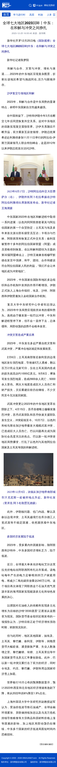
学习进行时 (19, 14)
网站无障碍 (49, 5)
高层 (31, 14)
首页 (6, 14)
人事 (49, 14)
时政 (40, 14)
